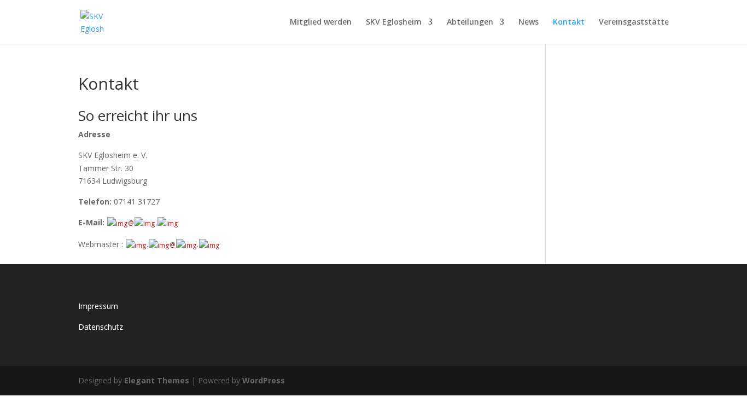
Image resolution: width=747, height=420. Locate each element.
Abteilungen (470, 22)
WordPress (263, 380)
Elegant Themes (156, 380)
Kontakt (569, 22)
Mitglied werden (321, 22)
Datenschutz (100, 327)
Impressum (98, 306)
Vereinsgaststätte (634, 22)
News (528, 22)
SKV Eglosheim (394, 22)
